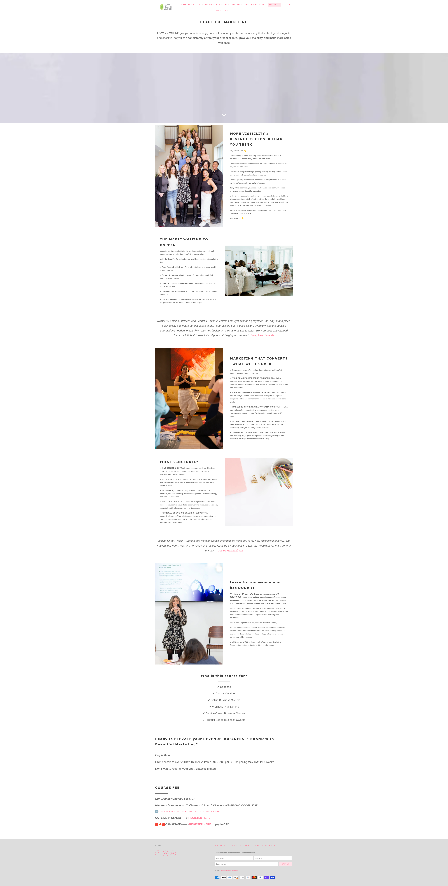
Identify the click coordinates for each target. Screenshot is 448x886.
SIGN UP (233, 846)
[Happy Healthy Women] (165, 6)
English (273, 4)
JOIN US (199, 4)
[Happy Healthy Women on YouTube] (166, 853)
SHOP (218, 10)
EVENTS (209, 4)
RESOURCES (222, 4)
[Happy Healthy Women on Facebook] (158, 853)
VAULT (225, 10)
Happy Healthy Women (229, 871)
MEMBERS (236, 4)
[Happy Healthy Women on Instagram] (173, 853)
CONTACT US (269, 846)
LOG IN (255, 846)
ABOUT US (220, 846)
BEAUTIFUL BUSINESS (254, 4)
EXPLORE (245, 846)
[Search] (286, 4)
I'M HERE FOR (186, 4)
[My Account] (283, 4)
